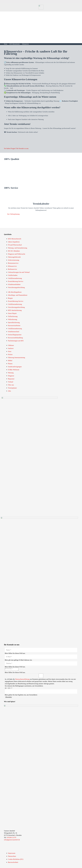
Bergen (10, 298)
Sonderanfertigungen (15, 366)
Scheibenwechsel (13, 331)
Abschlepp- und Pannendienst (17, 295)
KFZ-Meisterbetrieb (14, 239)
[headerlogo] (41, 7)
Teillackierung (12, 316)
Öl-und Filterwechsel (15, 245)
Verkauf (10, 382)
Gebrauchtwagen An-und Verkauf (19, 272)
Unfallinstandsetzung (15, 278)
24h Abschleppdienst (15, 292)
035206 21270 (11, 837)
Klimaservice (12, 266)
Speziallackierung (14, 322)
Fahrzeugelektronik (14, 257)
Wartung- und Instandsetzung (17, 248)
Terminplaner (12, 388)
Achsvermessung (13, 260)
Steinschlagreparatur (14, 334)
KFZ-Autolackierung (15, 310)
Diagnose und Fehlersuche (16, 254)
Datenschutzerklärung (22, 679)
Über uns (11, 385)
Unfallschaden (12, 275)
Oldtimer (11, 345)
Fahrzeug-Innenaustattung (16, 357)
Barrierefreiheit (13, 862)
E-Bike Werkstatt (13, 370)
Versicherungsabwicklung (16, 287)
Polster (10, 354)
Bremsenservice (13, 263)
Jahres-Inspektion (14, 242)
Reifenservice (12, 269)
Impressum (11, 853)
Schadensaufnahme (14, 284)
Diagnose (11, 376)
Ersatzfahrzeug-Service (15, 281)
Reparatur (11, 379)
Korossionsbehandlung (15, 338)
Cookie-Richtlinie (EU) (15, 859)
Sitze (9, 351)
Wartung (11, 373)
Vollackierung (12, 319)
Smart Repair (12, 313)
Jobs (9, 391)
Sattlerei (11, 348)
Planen (10, 363)
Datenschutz (12, 856)
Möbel (10, 360)
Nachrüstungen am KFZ (16, 341)
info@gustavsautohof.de (12, 840)
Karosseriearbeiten (14, 325)
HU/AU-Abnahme (14, 251)
